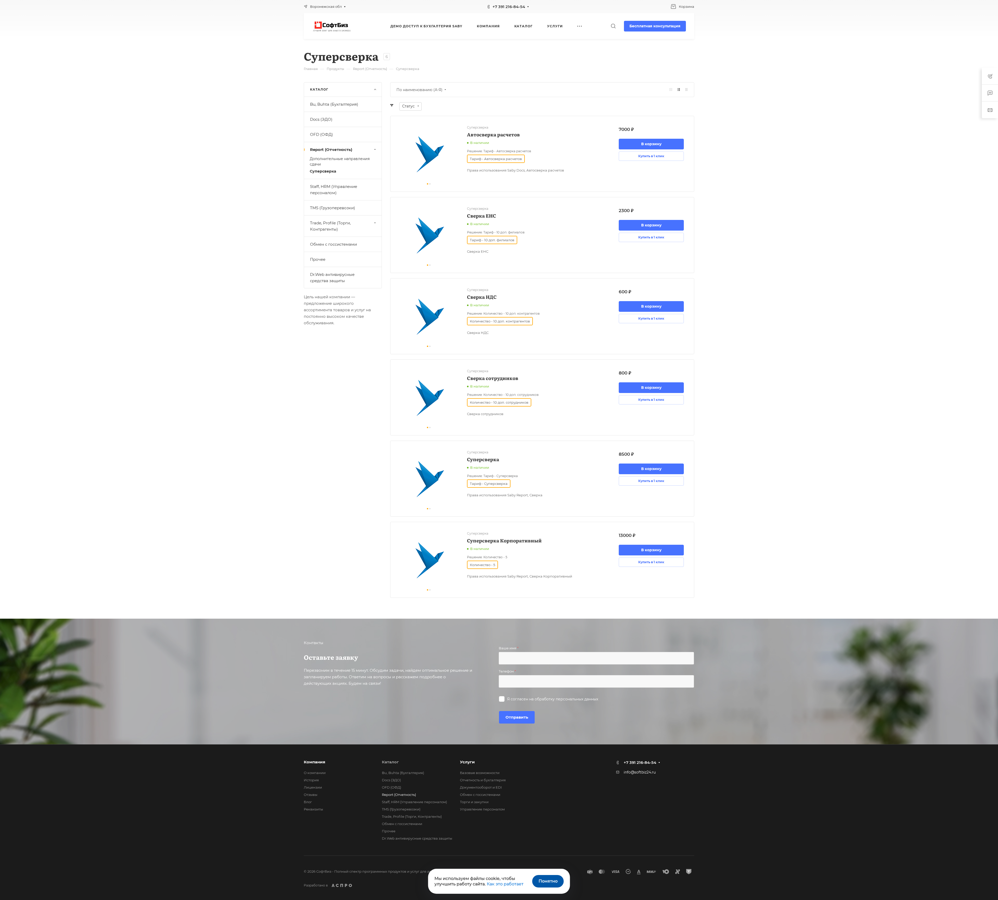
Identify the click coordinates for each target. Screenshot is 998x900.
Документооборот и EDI (481, 787)
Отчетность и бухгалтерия (483, 780)
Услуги (467, 761)
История (311, 780)
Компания (314, 761)
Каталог (390, 761)
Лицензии (313, 787)
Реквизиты (313, 809)
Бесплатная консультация (654, 26)
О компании (315, 773)
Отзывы (310, 795)
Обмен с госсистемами (333, 244)
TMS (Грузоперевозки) (332, 207)
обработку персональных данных (566, 699)
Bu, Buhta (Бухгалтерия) (334, 104)
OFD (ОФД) (321, 134)
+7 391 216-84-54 (508, 6)
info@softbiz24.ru (640, 772)
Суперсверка (323, 171)
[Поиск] (613, 26)
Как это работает (505, 884)
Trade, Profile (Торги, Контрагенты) (330, 226)
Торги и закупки (474, 802)
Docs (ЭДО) (321, 119)
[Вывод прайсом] (686, 89)
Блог (308, 802)
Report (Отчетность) (331, 149)
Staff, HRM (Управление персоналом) (333, 189)
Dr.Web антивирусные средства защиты (332, 277)
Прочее (317, 259)
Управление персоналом (482, 809)
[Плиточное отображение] (671, 89)
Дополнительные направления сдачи (340, 161)
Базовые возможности (480, 773)
